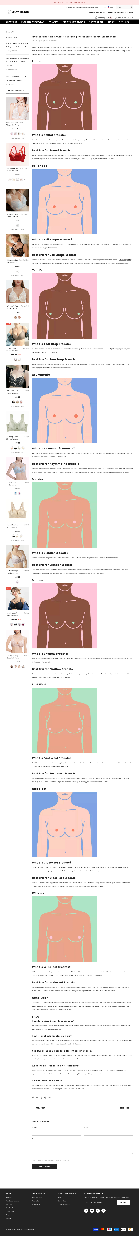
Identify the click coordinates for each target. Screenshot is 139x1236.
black (13, 402)
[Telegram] (45, 1097)
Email (86, 1127)
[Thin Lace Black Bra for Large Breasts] (17, 245)
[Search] (124, 7)
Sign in (130, 18)
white (19, 359)
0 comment (53, 41)
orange (21, 402)
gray (17, 179)
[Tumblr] (41, 1097)
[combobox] (123, 7)
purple (19, 493)
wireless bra (47, 263)
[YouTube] (103, 1211)
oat (21, 179)
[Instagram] (92, 1211)
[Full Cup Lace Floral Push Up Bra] (17, 200)
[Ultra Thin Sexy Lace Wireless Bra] (17, 376)
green (19, 448)
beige (11, 448)
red (23, 624)
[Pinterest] (37, 1097)
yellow (17, 402)
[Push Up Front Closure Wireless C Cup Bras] (17, 422)
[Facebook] (33, 1097)
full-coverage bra (125, 260)
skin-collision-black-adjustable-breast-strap (17, 271)
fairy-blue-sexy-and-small (17, 225)
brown (15, 359)
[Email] (49, 1097)
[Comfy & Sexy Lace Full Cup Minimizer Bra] (17, 641)
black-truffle (23, 133)
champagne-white (13, 179)
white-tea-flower (15, 133)
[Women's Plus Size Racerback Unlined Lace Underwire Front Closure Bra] (17, 291)
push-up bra (116, 155)
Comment (36, 1139)
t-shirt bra (89, 472)
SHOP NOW (81, 2)
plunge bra (36, 263)
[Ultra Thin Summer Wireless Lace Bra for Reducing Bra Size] (17, 468)
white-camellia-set (11, 133)
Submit (123, 1202)
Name (34, 1127)
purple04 (15, 317)
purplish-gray (23, 666)
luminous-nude (10, 179)
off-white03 (19, 317)
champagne (23, 448)
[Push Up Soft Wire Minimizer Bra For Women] (17, 598)
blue (15, 493)
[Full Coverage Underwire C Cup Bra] (17, 556)
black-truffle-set (19, 133)
